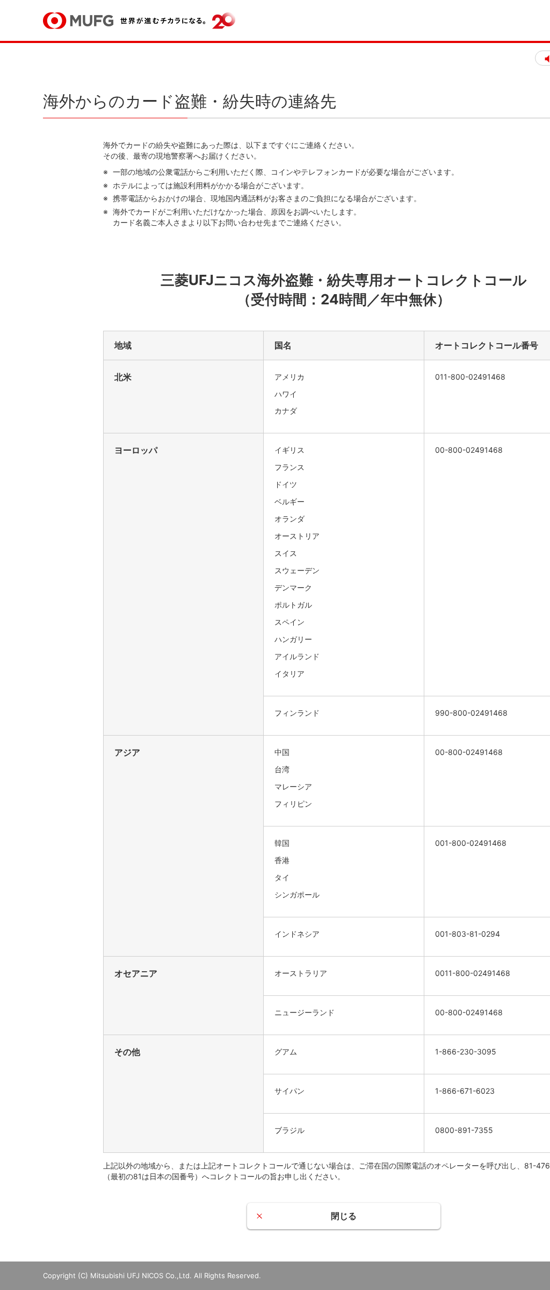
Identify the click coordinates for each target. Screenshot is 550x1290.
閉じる (344, 1215)
